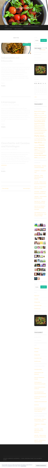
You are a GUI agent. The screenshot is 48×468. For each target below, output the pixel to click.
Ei (41, 113)
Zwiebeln (40, 157)
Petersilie (40, 133)
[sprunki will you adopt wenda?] (38, 224)
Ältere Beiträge (4, 188)
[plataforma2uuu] (41, 260)
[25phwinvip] (38, 251)
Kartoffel (43, 119)
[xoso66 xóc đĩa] (44, 260)
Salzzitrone (36, 404)
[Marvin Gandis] (35, 265)
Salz (38, 142)
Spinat (43, 142)
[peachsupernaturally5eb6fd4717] (38, 233)
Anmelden (36, 298)
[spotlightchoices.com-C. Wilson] (35, 224)
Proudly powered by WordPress (11, 458)
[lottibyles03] (35, 274)
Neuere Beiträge (27, 188)
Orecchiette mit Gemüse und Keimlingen (15, 145)
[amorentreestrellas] (35, 238)
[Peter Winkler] (41, 229)
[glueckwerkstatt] (44, 265)
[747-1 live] (35, 256)
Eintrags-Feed (37, 302)
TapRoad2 (36, 196)
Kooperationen (8, 28)
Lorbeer (39, 125)
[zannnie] (38, 229)
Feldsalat (39, 115)
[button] (38, 71)
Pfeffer (39, 136)
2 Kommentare (15, 104)
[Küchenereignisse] (41, 242)
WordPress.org (37, 308)
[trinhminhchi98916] (38, 278)
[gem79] (35, 247)
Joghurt (38, 119)
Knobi (36, 123)
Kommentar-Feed (37, 305)
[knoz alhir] (38, 265)
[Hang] (41, 269)
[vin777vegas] (41, 265)
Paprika (44, 130)
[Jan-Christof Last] (44, 256)
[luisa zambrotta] (38, 274)
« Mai (35, 96)
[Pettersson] (44, 274)
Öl (43, 157)
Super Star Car (37, 201)
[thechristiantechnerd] (38, 238)
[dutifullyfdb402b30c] (41, 251)
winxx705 (36, 181)
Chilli (38, 113)
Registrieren (36, 295)
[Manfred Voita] (41, 233)
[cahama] (35, 251)
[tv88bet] (35, 269)
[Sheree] (44, 269)
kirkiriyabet (36, 191)
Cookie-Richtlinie (23, 465)
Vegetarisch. (41, 150)
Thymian (36, 145)
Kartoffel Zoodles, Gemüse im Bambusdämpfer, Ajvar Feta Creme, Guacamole (40, 409)
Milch (39, 126)
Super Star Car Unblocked (39, 206)
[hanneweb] (35, 260)
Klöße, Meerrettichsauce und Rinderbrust (38, 177)
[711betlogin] (35, 229)
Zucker (37, 155)
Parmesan (36, 132)
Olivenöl (43, 128)
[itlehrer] (44, 233)
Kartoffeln (39, 121)
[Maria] (38, 269)
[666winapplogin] (41, 256)
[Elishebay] (38, 256)
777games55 (37, 170)
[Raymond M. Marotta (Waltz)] (41, 238)
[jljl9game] (41, 247)
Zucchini (40, 153)
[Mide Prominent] (41, 224)
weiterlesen (4, 165)
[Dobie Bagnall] (44, 224)
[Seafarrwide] (44, 247)
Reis (43, 138)
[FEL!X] (35, 242)
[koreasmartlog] (38, 247)
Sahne (37, 140)
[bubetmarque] (35, 233)
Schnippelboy (24, 8)
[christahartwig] (41, 274)
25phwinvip (36, 175)
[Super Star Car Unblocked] (44, 242)
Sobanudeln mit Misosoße (10, 59)
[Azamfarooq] (44, 238)
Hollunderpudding (38, 369)
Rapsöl (38, 138)
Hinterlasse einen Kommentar (16, 63)
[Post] (38, 242)
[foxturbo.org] (35, 278)
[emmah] (38, 260)
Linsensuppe (8, 102)
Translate (43, 49)
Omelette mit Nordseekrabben (40, 401)
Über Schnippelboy (18, 28)
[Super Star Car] (44, 229)
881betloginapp (37, 165)
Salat (43, 140)
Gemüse (44, 115)
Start (6, 26)
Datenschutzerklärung (15, 26)
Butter (37, 111)
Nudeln (39, 128)
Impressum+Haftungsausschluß (31, 26)
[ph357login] (44, 251)
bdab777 (36, 186)
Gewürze (38, 117)
